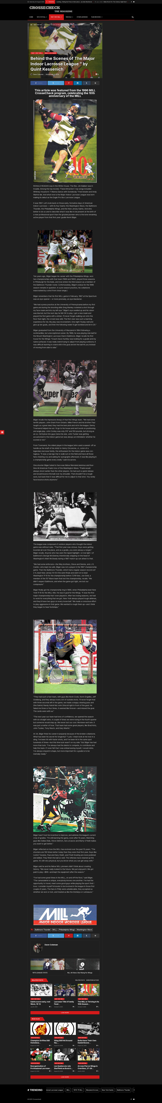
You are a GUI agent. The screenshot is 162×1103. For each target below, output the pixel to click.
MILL (54, 930)
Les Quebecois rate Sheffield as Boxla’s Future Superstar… (62, 1067)
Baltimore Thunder (42, 930)
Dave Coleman (51, 945)
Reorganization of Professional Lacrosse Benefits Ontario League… (40, 1067)
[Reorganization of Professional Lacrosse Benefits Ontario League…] (41, 1054)
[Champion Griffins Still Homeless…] (41, 1029)
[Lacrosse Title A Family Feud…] (65, 990)
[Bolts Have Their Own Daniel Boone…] (88, 1029)
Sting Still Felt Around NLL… (63, 1041)
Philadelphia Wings (67, 930)
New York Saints (86, 1090)
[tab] (80, 980)
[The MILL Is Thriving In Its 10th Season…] (88, 990)
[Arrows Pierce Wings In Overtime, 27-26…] (88, 1054)
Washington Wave (84, 930)
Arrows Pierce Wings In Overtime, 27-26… (88, 1067)
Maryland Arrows (70, 1090)
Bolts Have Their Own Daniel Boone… (87, 1041)
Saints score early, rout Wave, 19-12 (40, 1003)
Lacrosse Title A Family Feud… (64, 1003)
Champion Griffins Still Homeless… (40, 1041)
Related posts (80, 980)
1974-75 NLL (56, 1090)
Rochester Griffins (118, 1090)
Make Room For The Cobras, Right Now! (89, 2)
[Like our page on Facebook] (131, 2)
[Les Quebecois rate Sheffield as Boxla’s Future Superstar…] (65, 1054)
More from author (92, 980)
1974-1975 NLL (35, 1037)
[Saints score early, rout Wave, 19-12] (41, 990)
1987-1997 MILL (38, 24)
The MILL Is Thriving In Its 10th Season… (88, 1003)
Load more (65, 1012)
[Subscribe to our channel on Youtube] (133, 2)
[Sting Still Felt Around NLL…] (65, 1029)
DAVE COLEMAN (50, 53)
